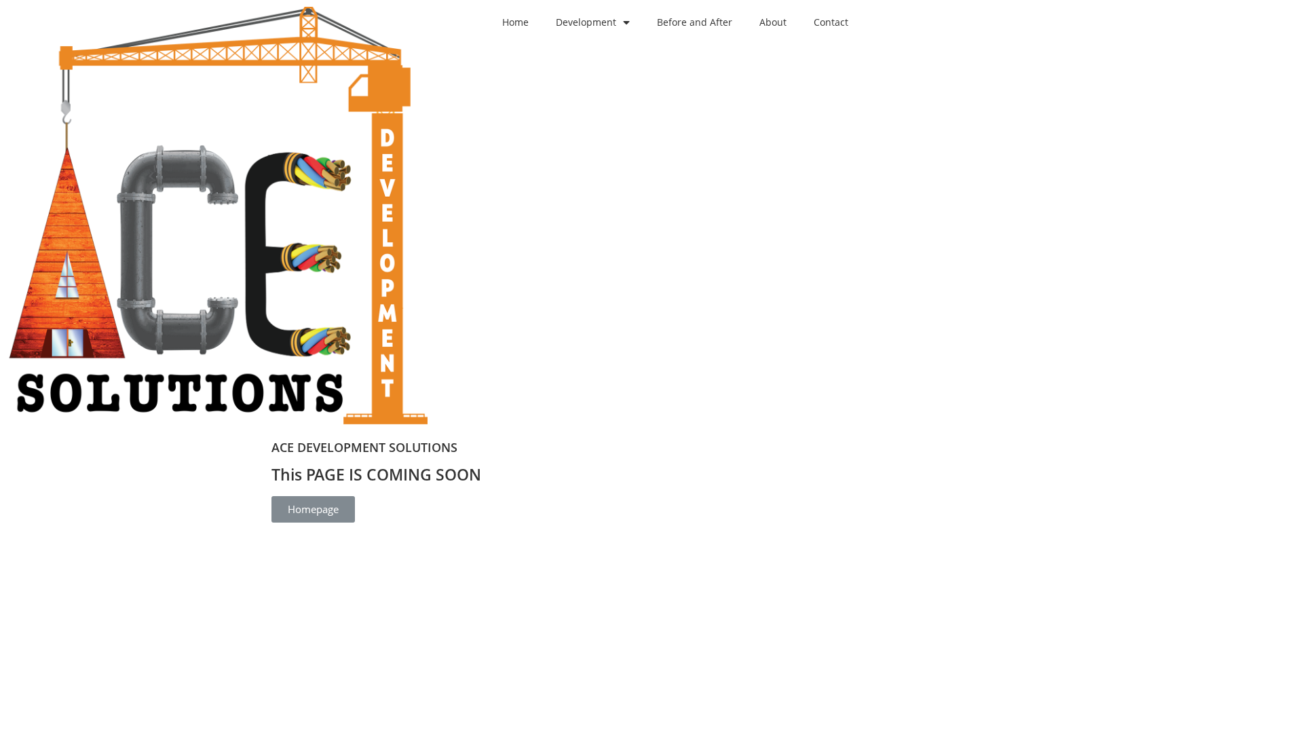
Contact (831, 22)
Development (586, 22)
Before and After (694, 22)
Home (515, 22)
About (773, 22)
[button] (313, 509)
